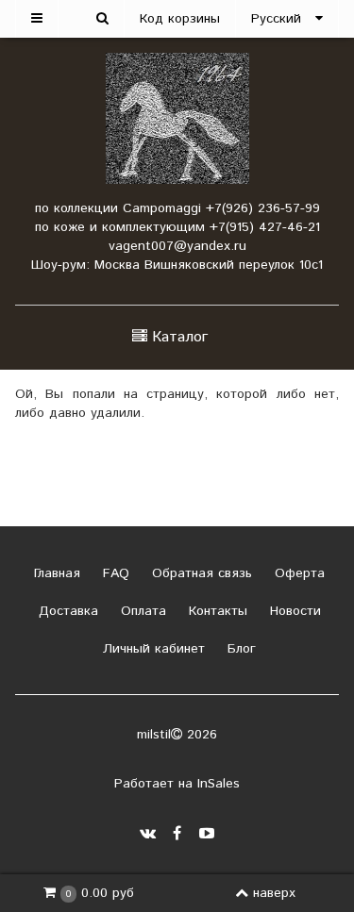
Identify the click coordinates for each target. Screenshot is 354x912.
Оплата (141, 611)
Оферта (297, 573)
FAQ (113, 573)
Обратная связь (199, 573)
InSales (218, 783)
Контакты (215, 611)
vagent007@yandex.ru (177, 246)
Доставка (66, 611)
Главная (54, 573)
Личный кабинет (151, 648)
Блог (239, 648)
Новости (293, 611)
